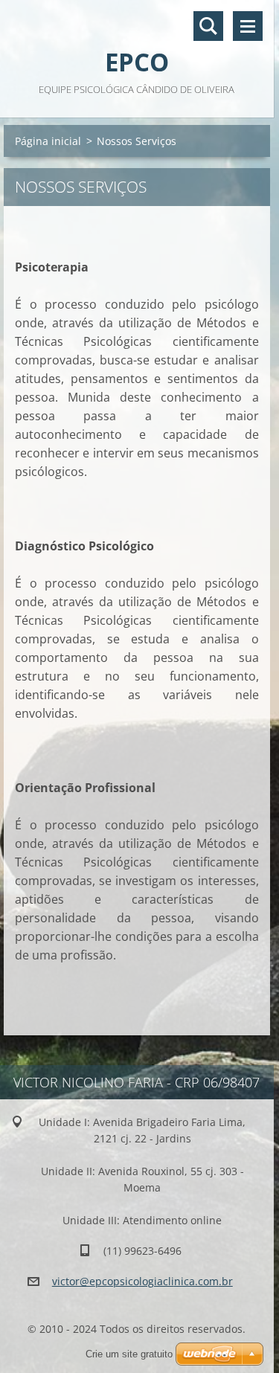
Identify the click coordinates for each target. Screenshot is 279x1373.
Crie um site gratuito (129, 1354)
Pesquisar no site (208, 26)
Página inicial (48, 141)
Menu (248, 26)
